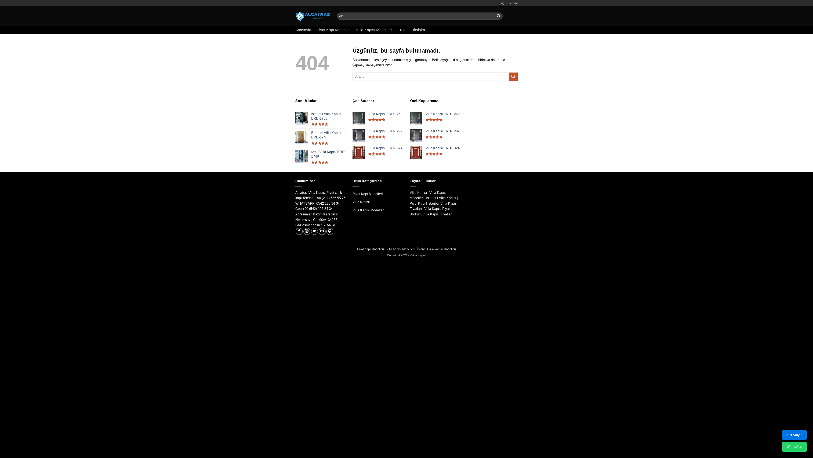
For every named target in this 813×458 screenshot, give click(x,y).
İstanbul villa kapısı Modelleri (436, 249)
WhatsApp (794, 446)
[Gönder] (498, 16)
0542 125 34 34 (328, 203)
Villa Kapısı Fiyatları (439, 209)
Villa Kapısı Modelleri (374, 30)
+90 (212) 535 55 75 (330, 198)
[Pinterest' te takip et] (329, 231)
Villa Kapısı (361, 202)
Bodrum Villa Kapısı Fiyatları (431, 214)
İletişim (513, 3)
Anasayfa (303, 30)
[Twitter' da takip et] (314, 231)
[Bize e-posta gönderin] (322, 231)
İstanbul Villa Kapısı (441, 198)
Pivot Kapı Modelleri (334, 30)
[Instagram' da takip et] (306, 231)
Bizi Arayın (794, 435)
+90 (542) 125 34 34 (318, 209)
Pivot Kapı (417, 203)
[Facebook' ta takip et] (299, 231)
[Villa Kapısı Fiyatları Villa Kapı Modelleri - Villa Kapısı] (312, 16)
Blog (501, 3)
